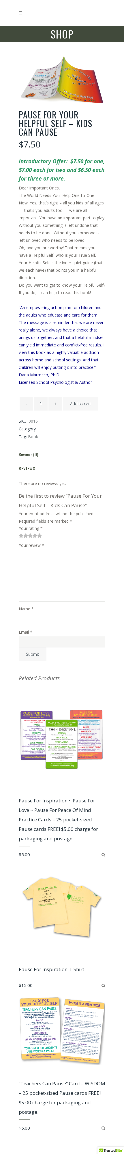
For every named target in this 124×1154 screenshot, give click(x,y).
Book (33, 436)
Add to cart (80, 404)
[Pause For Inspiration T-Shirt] (103, 985)
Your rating (31, 528)
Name (26, 608)
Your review (31, 545)
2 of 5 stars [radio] (23, 535)
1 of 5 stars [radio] (21, 535)
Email (25, 632)
